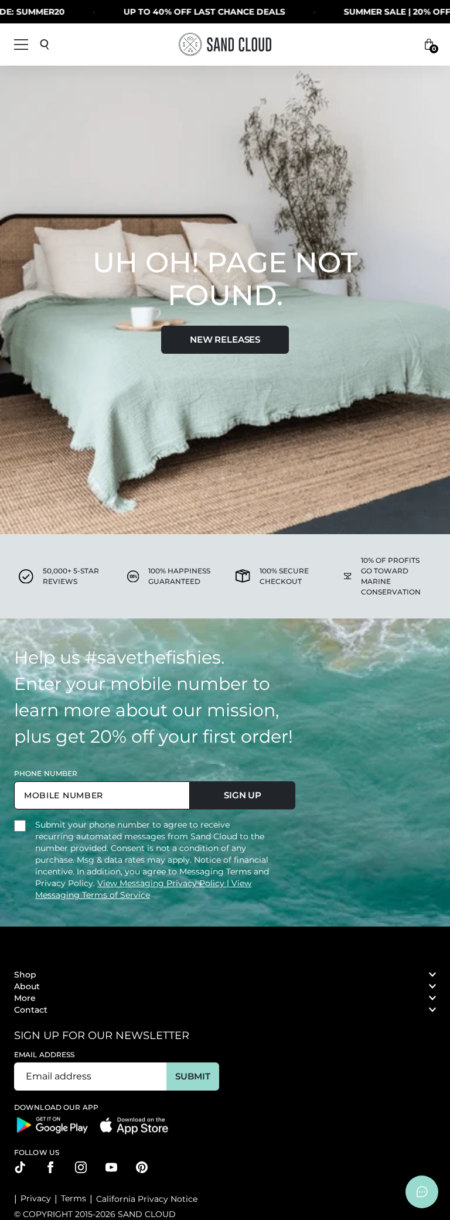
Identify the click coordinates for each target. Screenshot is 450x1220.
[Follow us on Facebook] (50, 1167)
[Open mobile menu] (21, 44)
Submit (192, 1076)
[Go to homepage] (225, 44)
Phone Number (45, 773)
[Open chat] (421, 1191)
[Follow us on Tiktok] (20, 1167)
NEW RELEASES (225, 339)
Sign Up (242, 795)
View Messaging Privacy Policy (162, 883)
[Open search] (45, 44)
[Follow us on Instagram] (81, 1167)
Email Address (44, 1054)
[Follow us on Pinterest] (142, 1167)
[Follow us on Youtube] (111, 1167)
